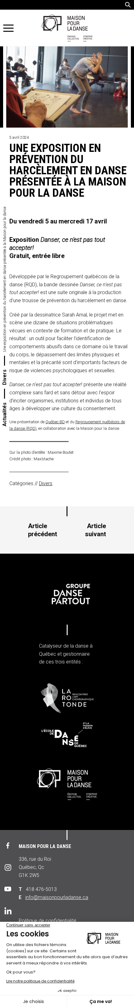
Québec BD (55, 422)
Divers (4, 377)
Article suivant (95, 530)
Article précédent (42, 530)
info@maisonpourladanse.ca (56, 897)
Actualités (4, 414)
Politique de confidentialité (47, 921)
